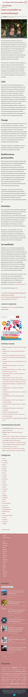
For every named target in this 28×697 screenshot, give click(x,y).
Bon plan (4, 7)
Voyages (4, 523)
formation (3, 675)
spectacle (8, 686)
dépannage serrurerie (8, 673)
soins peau (3, 686)
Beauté (4, 464)
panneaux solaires (18, 677)
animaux (20, 667)
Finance (4, 487)
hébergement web (16, 675)
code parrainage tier (20, 284)
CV (26, 671)
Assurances (5, 462)
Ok (14, 695)
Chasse (4, 472)
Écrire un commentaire (21, 16)
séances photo (13, 686)
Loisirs (4, 493)
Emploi (4, 481)
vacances (21, 686)
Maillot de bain (23, 675)
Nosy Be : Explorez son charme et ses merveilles (13, 448)
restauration (24, 681)
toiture (17, 686)
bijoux (9, 669)
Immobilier (5, 489)
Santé (3, 513)
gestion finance (8, 675)
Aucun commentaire (22, 605)
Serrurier (4, 517)
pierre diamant (13, 679)
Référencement (6, 511)
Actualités (4, 460)
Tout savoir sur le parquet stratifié (10, 412)
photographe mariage (5, 679)
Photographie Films (7, 509)
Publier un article (6, 537)
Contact (4, 535)
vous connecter (11, 307)
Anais (5, 16)
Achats (4, 458)
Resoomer (17, 681)
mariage (3, 677)
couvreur (18, 671)
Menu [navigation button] (26, 2)
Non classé (5, 505)
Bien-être (4, 466)
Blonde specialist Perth (16, 669)
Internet (4, 491)
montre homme (11, 677)
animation (15, 667)
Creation (4, 476)
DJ (1, 673)
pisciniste (24, 679)
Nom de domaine (6, 503)
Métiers (4, 499)
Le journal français (5, 529)
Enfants (4, 483)
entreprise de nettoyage (20, 673)
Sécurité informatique (7, 515)
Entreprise (4, 485)
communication (12, 671)
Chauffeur (24, 669)
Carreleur (4, 470)
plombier (12, 681)
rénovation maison (5, 683)
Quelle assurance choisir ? (15, 440)
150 (5, 656)
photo (24, 677)
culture (23, 671)
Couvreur (4, 474)
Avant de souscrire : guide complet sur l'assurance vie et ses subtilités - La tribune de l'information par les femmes (14, 438)
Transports (5, 521)
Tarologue (4, 519)
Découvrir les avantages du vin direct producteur (13, 355)
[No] (26, 692)
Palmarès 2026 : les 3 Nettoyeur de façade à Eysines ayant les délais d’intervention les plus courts (16, 629)
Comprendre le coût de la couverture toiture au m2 (14, 381)
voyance (25, 686)
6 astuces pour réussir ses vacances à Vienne (15, 450)
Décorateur (5, 479)
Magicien (4, 495)
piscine (19, 679)
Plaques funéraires (5, 681)
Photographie (5, 507)
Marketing (4, 497)
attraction (24, 667)
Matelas (7, 677)
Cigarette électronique (5, 671)
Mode (3, 501)
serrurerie (14, 683)
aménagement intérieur (6, 667)
